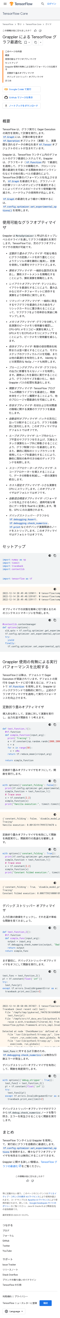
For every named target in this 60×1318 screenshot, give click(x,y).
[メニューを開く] (5, 4)
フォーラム (8, 1235)
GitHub (6, 1240)
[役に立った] (35, 30)
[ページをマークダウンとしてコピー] (36, 42)
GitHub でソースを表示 (21, 97)
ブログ (6, 1230)
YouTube (7, 1251)
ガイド (48, 24)
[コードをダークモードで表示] (49, 555)
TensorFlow (8, 24)
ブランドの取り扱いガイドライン (19, 1280)
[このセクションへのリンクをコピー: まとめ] (17, 1133)
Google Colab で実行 (20, 89)
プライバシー (21, 1296)
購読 (45, 1303)
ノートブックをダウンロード (23, 105)
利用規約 (7, 1296)
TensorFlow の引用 (12, 1285)
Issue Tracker (9, 1264)
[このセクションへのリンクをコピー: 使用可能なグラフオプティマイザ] (9, 228)
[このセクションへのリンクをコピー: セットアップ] (29, 547)
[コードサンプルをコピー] (54, 555)
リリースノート (10, 1269)
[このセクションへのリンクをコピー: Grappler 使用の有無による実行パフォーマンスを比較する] (52, 667)
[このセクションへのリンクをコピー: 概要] (13, 121)
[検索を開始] (43, 4)
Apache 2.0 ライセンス (38, 1200)
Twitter (6, 1246)
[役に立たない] (40, 30)
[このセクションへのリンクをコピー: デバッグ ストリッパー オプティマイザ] (9, 910)
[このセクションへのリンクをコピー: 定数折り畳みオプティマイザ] (47, 707)
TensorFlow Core (15, 14)
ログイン (51, 4)
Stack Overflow (10, 1275)
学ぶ (19, 24)
